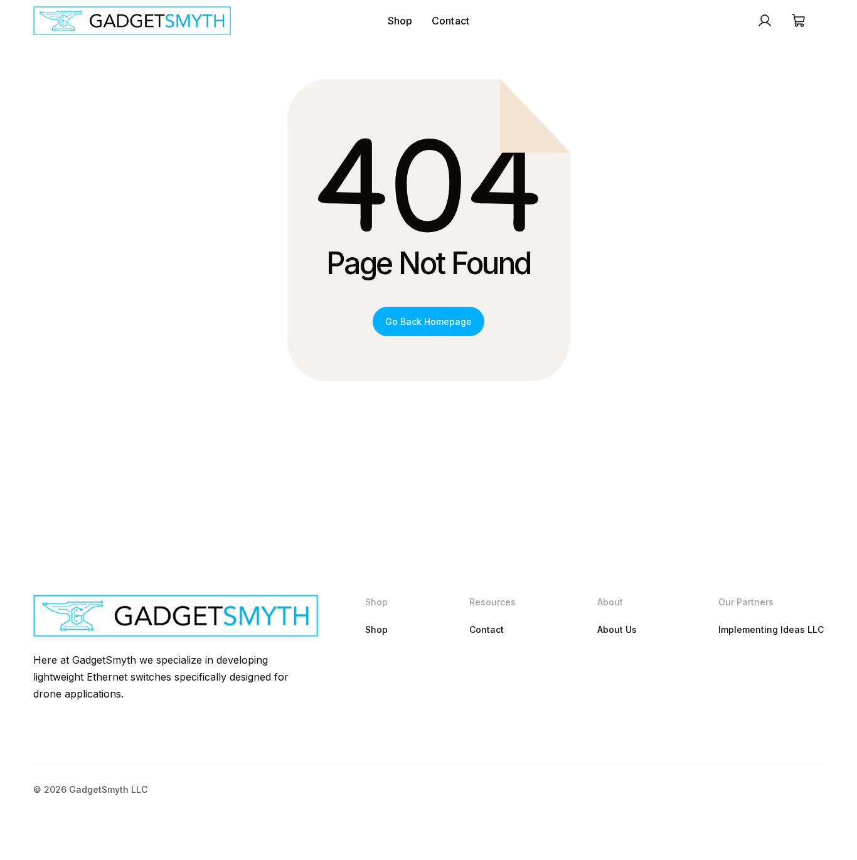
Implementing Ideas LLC (771, 629)
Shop (400, 20)
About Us (617, 629)
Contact (451, 20)
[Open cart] (798, 20)
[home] (132, 20)
